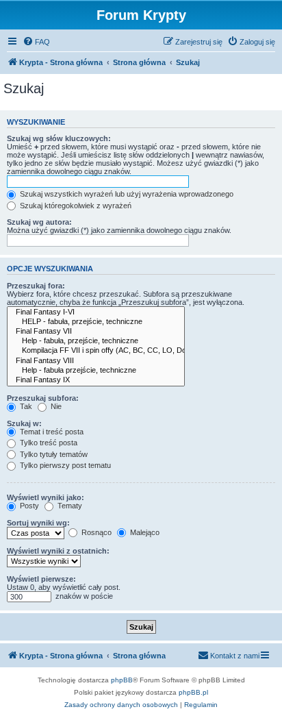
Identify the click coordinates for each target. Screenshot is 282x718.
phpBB (122, 680)
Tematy (68, 506)
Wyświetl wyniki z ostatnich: (58, 551)
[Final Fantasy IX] (95, 380)
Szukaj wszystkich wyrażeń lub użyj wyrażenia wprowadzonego (125, 194)
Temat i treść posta (51, 432)
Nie (55, 406)
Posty (28, 506)
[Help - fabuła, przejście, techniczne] (95, 341)
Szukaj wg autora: (39, 222)
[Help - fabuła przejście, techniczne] (95, 370)
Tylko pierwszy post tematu (64, 465)
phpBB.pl (193, 692)
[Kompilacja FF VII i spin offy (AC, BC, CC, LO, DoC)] (95, 351)
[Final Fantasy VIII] (95, 361)
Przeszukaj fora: (36, 286)
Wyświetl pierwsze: (41, 579)
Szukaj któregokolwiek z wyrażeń (74, 205)
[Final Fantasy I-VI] (95, 312)
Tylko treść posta (47, 442)
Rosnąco (95, 532)
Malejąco (143, 532)
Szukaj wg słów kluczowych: (59, 138)
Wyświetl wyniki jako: (45, 497)
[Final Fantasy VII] (95, 331)
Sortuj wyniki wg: (38, 523)
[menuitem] (36, 42)
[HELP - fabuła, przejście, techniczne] (95, 322)
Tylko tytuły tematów (53, 454)
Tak (25, 406)
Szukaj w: (24, 423)
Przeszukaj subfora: (43, 398)
